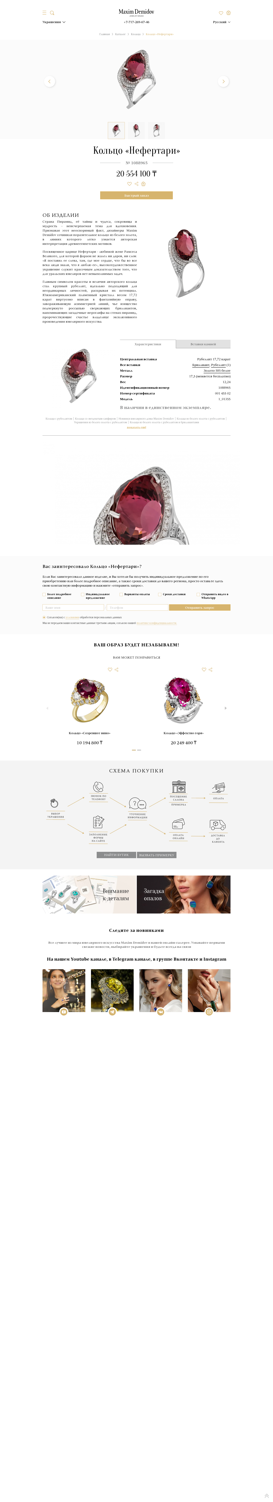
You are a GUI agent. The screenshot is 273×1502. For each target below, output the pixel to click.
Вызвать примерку (156, 855)
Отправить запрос (199, 607)
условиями (72, 617)
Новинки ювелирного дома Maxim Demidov (146, 418)
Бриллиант (200, 364)
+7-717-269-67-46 (136, 22)
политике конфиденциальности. (157, 623)
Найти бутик (116, 854)
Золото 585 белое (217, 370)
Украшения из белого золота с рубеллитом (100, 422)
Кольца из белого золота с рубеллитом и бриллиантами (164, 422)
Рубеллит (218, 364)
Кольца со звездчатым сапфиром (95, 418)
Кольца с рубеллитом (59, 418)
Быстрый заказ (136, 195)
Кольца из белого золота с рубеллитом (201, 418)
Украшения (51, 22)
